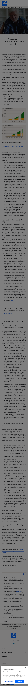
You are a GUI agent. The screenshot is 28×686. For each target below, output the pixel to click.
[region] (14, 675)
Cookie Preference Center (8, 681)
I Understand (19, 681)
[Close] (25, 667)
